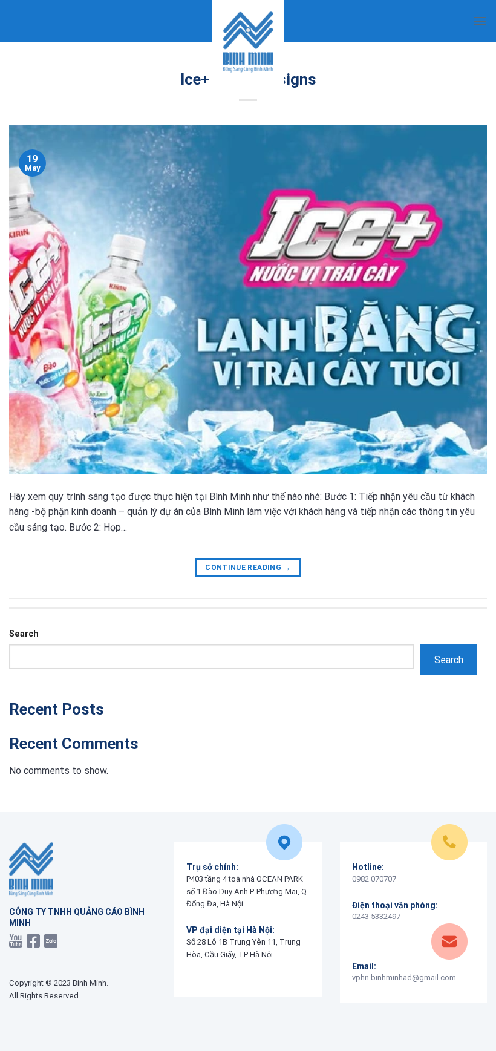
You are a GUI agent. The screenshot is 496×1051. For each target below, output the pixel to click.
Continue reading (248, 567)
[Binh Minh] (248, 42)
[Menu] (479, 21)
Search (24, 634)
